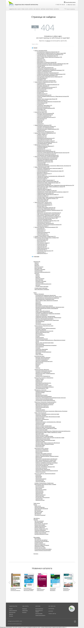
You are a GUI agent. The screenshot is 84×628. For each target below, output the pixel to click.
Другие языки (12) (41, 241)
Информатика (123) (41, 137)
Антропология (39, 327)
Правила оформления (40, 544)
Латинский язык (39, 492)
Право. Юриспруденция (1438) (42, 167)
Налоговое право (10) (42, 188)
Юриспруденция (40, 446)
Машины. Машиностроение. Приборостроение (47, 456)
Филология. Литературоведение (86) (46, 108)
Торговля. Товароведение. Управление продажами (48, 313)
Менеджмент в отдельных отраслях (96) (46, 62)
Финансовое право (40, 445)
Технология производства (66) (44, 219)
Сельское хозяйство (40, 481)
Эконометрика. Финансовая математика (45, 400)
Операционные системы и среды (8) (46, 140)
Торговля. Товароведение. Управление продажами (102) (50, 70)
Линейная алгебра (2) (42, 147)
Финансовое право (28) (42, 199)
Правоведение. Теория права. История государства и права (50, 437)
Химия (37, 366)
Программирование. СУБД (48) (44, 143)
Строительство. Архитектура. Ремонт (44, 464)
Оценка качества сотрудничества (43, 550)
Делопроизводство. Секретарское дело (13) (47, 55)
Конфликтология (40, 337)
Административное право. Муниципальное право (48, 416)
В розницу (24, 612)
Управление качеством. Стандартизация (45, 316)
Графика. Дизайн (40, 379)
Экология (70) (40, 123)
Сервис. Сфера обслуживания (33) (45, 67)
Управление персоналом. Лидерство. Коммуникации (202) (51, 74)
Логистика (38, 301)
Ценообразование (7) (42, 78)
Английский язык (40, 485)
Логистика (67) (40, 58)
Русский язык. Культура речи (43, 497)
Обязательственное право (42, 435)
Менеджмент (39, 304)
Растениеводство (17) (42, 233)
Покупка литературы (40, 507)
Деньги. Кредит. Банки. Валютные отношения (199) (49, 57)
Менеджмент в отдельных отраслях (44, 305)
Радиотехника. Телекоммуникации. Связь (46, 461)
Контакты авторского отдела (41, 534)
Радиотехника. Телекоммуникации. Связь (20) (48, 215)
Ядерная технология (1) (42, 225)
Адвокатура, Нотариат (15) (43, 169)
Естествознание (39, 362)
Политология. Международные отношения (46, 345)
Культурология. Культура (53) (44, 95)
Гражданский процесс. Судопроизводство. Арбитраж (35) (51, 176)
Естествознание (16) (42, 118)
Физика (37, 365)
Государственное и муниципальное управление (47, 298)
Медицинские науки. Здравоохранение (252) (48, 129)
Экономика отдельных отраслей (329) (46, 80)
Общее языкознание (40, 494)
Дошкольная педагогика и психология (45, 403)
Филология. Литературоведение (43, 352)
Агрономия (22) (41, 228)
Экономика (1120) (41, 79)
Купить (31, 9)
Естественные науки (39, 356)
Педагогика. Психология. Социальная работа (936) (47, 156)
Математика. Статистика (40, 389)
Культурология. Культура (42, 338)
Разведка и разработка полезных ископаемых (47, 462)
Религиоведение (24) (42, 102)
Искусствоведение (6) (42, 91)
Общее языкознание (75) (43, 248)
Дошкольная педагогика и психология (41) (47, 157)
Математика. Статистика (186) (42, 144)
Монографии (49, 9)
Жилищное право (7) (42, 178)
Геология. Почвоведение (42, 360)
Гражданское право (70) (43, 177)
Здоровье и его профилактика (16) (45, 127)
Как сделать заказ (39, 511)
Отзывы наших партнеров (42, 286)
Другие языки (39, 488)
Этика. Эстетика (39, 354)
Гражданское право (40, 423)
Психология (38, 408)
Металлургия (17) (41, 211)
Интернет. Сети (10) (42, 135)
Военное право (39, 420)
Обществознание (40, 344)
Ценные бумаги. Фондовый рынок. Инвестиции (47, 320)
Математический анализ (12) (44, 150)
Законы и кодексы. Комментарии (44, 425)
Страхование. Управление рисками (44, 312)
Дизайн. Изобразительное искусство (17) (47, 87)
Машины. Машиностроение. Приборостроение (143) (50, 210)
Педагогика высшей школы (42, 407)
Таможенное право (40, 441)
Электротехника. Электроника (43, 469)
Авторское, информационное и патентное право (47, 414)
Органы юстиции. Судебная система (44, 436)
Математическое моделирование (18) (46, 151)
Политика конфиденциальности (42, 272)
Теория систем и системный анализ (44, 399)
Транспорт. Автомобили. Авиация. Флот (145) (48, 220)
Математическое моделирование (44, 396)
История (37, 264)
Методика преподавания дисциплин (44, 404)
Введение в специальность (42, 419)
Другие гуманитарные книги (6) (44, 88)
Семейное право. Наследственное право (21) (48, 194)
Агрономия (38, 474)
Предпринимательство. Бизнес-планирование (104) (49, 65)
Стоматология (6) (41, 130)
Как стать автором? (39, 521)
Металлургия (39, 457)
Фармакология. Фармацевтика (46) (45, 131)
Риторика (38, 348)
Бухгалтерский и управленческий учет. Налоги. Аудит (49, 296)
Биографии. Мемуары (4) (43, 85)
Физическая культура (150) (43, 106)
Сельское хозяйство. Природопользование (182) (46, 227)
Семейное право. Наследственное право (45, 440)
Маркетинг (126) (41, 59)
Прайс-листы (24, 9)
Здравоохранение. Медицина (42, 369)
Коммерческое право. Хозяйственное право (46, 428)
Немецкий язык (39, 493)
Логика (37, 341)
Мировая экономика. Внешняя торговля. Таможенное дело (50, 307)
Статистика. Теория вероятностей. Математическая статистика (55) (53, 152)
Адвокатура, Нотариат (41, 415)
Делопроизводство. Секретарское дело (45, 299)
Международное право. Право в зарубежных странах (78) (51, 186)
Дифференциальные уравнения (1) (45, 146)
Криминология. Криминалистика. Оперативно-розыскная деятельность (53, 431)
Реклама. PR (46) (41, 66)
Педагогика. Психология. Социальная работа (45, 402)
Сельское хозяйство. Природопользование (45, 473)
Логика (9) (39, 97)
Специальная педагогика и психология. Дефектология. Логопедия (51, 411)
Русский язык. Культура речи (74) (45, 250)
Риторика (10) (40, 104)
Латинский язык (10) (42, 245)
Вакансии (37, 265)
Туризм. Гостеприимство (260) (44, 71)
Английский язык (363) (42, 239)
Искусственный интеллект (42, 384)
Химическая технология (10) (44, 222)
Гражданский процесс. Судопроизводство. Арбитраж (48, 422)
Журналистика (39, 333)
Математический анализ (41, 395)
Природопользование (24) (43, 232)
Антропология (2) (41, 83)
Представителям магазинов (41, 508)
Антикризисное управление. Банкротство (46, 295)
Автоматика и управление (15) (44, 203)
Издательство (13, 9)
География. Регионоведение (42, 358)
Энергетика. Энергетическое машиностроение (47, 470)
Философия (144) (41, 109)
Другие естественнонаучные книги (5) (46, 117)
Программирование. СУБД (42, 388)
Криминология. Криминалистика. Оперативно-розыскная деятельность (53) (55, 185)
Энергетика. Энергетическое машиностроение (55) (49, 224)
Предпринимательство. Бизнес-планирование (47, 308)
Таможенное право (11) (42, 195)
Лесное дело (39, 477)
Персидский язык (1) (42, 249)
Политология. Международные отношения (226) (49, 101)
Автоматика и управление (42, 449)
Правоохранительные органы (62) (45, 193)
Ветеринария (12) (41, 229)
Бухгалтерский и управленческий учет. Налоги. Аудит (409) (51, 53)
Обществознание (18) (42, 100)
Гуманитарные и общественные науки (44, 325)
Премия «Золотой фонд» (40, 526)
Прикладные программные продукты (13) (47, 142)
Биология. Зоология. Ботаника (43, 357)
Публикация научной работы (42, 541)
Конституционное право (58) (44, 184)
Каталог (51, 611)
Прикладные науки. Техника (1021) (43, 202)
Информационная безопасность (43, 383)
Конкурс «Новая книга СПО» (41, 528)
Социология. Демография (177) (44, 105)
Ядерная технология (40, 472)
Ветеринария (39, 476)
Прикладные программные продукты (45, 387)
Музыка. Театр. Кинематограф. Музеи (45, 342)
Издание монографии (40, 525)
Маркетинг (38, 303)
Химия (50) (39, 122)
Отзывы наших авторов (40, 532)
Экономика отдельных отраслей (43, 324)
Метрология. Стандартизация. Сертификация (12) (49, 212)
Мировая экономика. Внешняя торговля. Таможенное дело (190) (52, 63)
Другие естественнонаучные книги (44, 361)
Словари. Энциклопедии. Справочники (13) (45, 236)
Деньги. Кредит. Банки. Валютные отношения (47, 300)
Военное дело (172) (42, 206)
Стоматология (39, 374)
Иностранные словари (41, 489)
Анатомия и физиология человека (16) (46, 126)
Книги (19, 9)
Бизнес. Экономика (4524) (41, 50)
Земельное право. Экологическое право (45, 427)
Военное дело (39, 452)
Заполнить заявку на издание (42, 545)
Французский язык (40, 500)
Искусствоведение (40, 334)
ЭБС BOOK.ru (37, 9)
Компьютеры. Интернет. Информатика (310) (45, 133)
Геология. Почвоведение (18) (44, 116)
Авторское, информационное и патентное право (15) (50, 168)
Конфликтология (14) (42, 93)
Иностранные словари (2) (43, 243)
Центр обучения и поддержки (42, 289)
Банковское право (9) (42, 172)
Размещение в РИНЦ (39, 546)
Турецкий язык (39, 498)
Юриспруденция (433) (42, 201)
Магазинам (24, 608)
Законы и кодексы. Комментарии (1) (46, 180)
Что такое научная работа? (41, 540)
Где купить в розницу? (40, 515)
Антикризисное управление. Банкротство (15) (48, 51)
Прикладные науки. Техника (41, 448)
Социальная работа (40, 409)
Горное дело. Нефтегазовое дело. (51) (46, 208)
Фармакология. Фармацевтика (43, 376)
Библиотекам (38, 509)
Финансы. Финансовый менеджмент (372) (47, 75)
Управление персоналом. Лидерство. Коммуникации (48, 317)
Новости (37, 263)
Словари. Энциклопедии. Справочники (44, 483)
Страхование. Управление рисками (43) (46, 68)
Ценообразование (40, 321)
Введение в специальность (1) (44, 173)
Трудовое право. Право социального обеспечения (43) (50, 197)
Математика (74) (41, 148)
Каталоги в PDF (38, 512)
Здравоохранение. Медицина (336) (43, 125)
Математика (38, 393)
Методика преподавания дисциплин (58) (47, 159)
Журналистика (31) (41, 89)
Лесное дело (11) (41, 231)
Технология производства (42, 465)
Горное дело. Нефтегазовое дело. (44, 455)
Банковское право (40, 418)
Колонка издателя (39, 266)
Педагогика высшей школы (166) (45, 161)
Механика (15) (40, 120)
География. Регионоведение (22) (45, 114)
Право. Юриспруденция (40, 412)
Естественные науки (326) (41, 112)
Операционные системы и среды (44, 385)
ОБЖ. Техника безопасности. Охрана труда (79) (48, 214)
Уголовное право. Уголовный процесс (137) (47, 198)
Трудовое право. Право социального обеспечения (48, 442)
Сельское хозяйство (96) (43, 235)
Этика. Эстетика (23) (42, 110)
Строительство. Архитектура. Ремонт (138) (47, 218)
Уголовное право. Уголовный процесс (45, 444)
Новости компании (13, 610)
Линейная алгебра (40, 392)
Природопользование (41, 478)
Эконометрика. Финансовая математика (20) (48, 155)
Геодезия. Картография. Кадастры (44, 453)
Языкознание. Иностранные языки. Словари (45, 484)
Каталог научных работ (40, 547)
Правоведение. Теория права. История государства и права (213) (52, 191)
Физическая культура (41, 350)
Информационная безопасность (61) (46, 138)
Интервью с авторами (40, 269)
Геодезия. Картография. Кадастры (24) (46, 207)
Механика (38, 364)
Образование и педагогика (42, 405)
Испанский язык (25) (42, 244)
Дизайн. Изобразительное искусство (44, 331)
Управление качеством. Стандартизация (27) (48, 72)
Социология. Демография (42, 349)
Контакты (56, 9)
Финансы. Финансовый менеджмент (44, 318)
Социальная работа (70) (43, 164)
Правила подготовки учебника (42, 531)
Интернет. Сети (39, 380)
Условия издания (39, 542)
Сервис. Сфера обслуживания (43, 311)
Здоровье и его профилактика (43, 372)
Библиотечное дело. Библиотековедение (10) (48, 84)
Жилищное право (40, 424)
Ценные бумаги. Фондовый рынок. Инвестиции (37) (49, 76)
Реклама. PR (38, 309)
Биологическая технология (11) (44, 205)
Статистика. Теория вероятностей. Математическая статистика (51, 397)
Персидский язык (40, 496)
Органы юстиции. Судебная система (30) (47, 190)
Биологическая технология (42, 451)
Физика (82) (40, 121)
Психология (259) (41, 163)
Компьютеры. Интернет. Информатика (44, 377)
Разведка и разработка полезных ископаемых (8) (49, 216)
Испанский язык (39, 491)
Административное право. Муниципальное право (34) (50, 171)
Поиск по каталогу (70, 9)
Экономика (38, 322)
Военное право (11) (42, 174)
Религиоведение (40, 346)
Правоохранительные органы (43, 439)
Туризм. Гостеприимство (41, 315)
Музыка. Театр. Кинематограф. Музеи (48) (47, 99)
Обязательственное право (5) (44, 189)
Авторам (43, 9)
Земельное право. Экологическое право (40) (47, 181)
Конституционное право (41, 429)
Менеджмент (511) (41, 61)
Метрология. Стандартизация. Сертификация (46, 458)
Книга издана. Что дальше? (41, 523)
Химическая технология (41, 468)
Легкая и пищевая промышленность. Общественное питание (50, 340)
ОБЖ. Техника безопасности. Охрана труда (46, 460)
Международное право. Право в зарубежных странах (48, 432)
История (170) (40, 92)
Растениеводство (40, 480)
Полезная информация (40, 530)
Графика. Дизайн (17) (42, 134)
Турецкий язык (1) (41, 252)
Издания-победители (40, 527)
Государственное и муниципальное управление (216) (50, 54)
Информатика (39, 381)
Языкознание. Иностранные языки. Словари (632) (47, 237)
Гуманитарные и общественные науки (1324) (45, 82)
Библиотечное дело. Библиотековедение (46, 328)
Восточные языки (40, 487)
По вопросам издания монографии (43, 549)
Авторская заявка (39, 522)
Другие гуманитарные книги (42, 332)
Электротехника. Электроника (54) (45, 223)
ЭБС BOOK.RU (38, 513)
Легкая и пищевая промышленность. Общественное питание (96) (53, 96)
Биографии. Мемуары (41, 329)
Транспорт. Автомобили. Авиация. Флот (45, 466)
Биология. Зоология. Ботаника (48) (45, 113)
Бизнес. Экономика (39, 294)
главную (48, 40)
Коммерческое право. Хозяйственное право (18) (48, 182)
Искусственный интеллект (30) (44, 139)
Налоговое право (40, 433)
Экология (38, 368)
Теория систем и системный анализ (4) (46, 154)
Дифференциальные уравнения (43, 391)
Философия (38, 353)
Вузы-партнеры (38, 268)
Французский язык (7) (42, 253)
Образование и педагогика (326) (45, 160)
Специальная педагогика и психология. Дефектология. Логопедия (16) (54, 165)
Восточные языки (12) (42, 240)
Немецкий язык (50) (42, 246)
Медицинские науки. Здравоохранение (45, 373)
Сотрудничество (38, 270)
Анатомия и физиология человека (44, 370)
